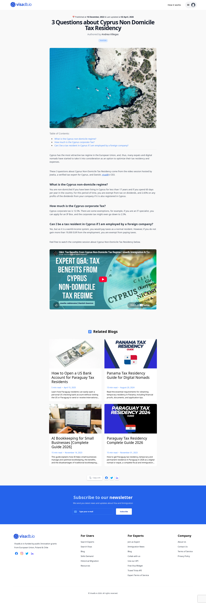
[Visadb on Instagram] (21, 555)
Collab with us (134, 556)
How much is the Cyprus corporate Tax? (74, 142)
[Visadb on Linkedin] (31, 555)
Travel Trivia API (135, 570)
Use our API (133, 561)
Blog (83, 551)
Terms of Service (185, 551)
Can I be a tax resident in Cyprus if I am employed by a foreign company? (91, 145)
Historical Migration (90, 561)
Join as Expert (134, 542)
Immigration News (136, 546)
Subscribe (124, 511)
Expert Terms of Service (138, 575)
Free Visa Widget (135, 565)
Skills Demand (87, 556)
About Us (182, 542)
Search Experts (87, 542)
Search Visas (86, 546)
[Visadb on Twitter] (26, 555)
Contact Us (183, 546)
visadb (105, 174)
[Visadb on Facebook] (16, 555)
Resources (85, 565)
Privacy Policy (184, 556)
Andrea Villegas (110, 34)
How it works (174, 4)
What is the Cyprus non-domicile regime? (75, 138)
